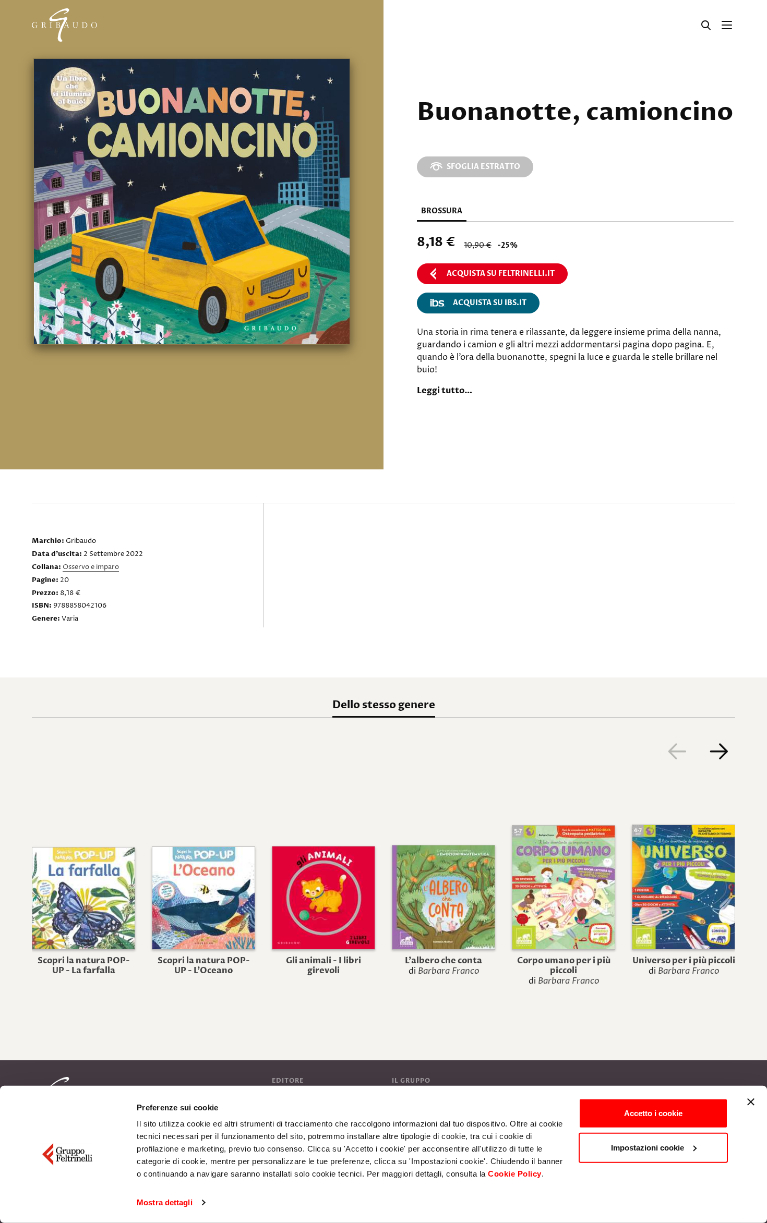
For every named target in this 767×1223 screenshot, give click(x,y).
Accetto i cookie (653, 1113)
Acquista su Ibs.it (489, 303)
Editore (288, 1080)
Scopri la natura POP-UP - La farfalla (84, 965)
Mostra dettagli (165, 1202)
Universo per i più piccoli (683, 960)
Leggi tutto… (444, 390)
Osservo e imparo (91, 567)
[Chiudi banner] (750, 1102)
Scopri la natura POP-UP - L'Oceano (204, 965)
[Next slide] (718, 751)
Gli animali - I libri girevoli (323, 965)
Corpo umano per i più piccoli (563, 965)
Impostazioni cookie (647, 1147)
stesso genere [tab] (383, 705)
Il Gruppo (411, 1080)
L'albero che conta (443, 960)
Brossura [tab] (441, 211)
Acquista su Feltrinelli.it (501, 273)
